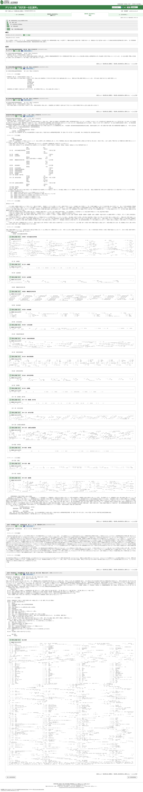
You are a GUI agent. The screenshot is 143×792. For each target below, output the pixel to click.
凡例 (122, 11)
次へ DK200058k (132, 777)
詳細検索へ (134, 7)
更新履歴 (126, 11)
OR (126, 7)
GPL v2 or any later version (38, 789)
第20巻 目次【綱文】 (19, 11)
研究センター (80, 783)
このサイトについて (133, 11)
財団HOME (120, 4)
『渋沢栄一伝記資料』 (136, 4)
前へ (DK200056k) (20, 14)
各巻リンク (10, 11)
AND (123, 7)
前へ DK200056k (11, 777)
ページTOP (134, 63)
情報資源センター (73, 783)
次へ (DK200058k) (123, 14)
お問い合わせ (86, 783)
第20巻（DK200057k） (52, 15)
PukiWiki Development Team (22, 789)
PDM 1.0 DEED (27, 50)
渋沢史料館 (67, 783)
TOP (6, 11)
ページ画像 (27, 35)
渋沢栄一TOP (127, 4)
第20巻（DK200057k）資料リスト (122, 63)
